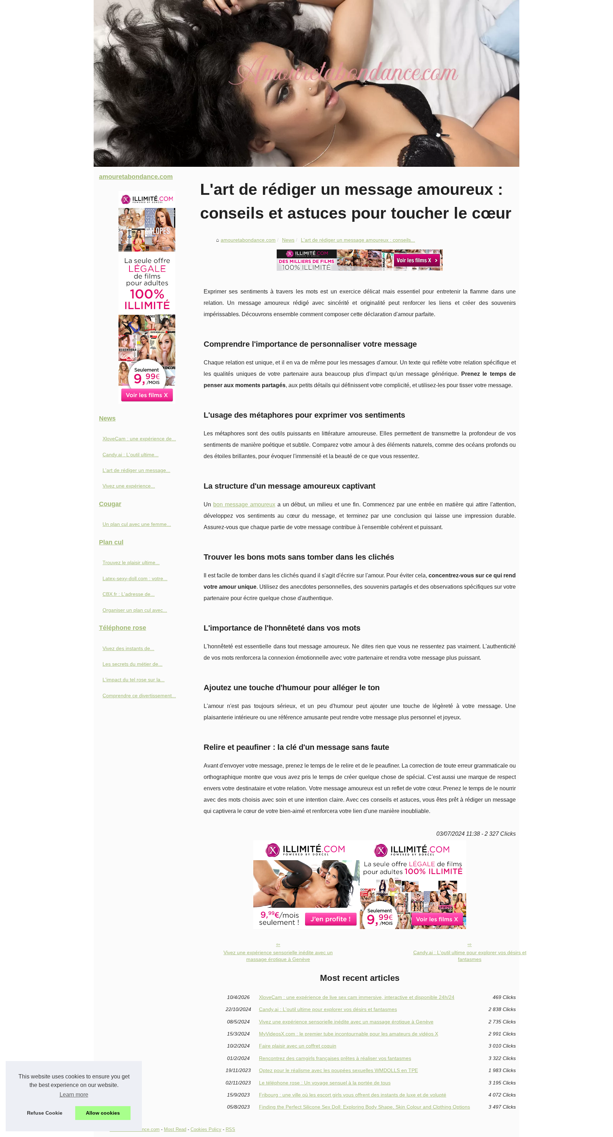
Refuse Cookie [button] (44, 1113)
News (288, 240)
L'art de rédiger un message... (136, 470)
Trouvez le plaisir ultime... (131, 562)
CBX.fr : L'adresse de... (129, 594)
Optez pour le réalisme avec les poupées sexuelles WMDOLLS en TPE (338, 1070)
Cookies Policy (205, 1129)
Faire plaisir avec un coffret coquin (297, 1045)
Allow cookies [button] (103, 1113)
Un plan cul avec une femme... (137, 524)
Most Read (175, 1129)
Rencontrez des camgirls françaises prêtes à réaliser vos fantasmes (335, 1058)
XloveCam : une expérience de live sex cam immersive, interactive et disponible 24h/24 (356, 997)
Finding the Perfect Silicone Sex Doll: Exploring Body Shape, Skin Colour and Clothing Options (364, 1106)
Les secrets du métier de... (132, 664)
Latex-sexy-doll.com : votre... (135, 578)
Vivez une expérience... (129, 486)
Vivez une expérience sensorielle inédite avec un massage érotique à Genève (278, 956)
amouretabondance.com (248, 240)
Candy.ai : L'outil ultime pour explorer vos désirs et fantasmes (469, 956)
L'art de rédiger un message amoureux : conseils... (358, 240)
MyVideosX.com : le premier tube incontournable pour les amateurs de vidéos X (348, 1033)
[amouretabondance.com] (306, 83)
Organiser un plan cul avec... (135, 610)
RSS (230, 1129)
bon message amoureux (244, 504)
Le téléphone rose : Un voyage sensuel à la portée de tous (325, 1082)
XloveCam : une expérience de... (139, 438)
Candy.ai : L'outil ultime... (131, 454)
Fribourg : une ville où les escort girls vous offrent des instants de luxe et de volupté (352, 1094)
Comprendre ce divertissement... (139, 695)
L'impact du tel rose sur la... (134, 679)
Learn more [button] (74, 1095)
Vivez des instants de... (128, 648)
